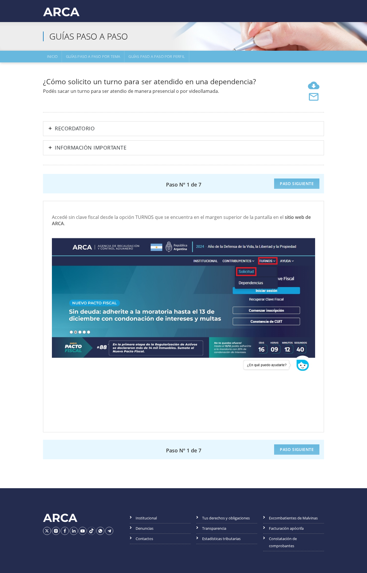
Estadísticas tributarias (221, 538)
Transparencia (214, 528)
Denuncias (144, 528)
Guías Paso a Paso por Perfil (156, 56)
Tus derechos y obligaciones (226, 518)
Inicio (52, 56)
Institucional (146, 518)
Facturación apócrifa (286, 528)
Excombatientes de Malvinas (293, 518)
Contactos (144, 538)
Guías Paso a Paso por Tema (93, 56)
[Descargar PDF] (313, 85)
